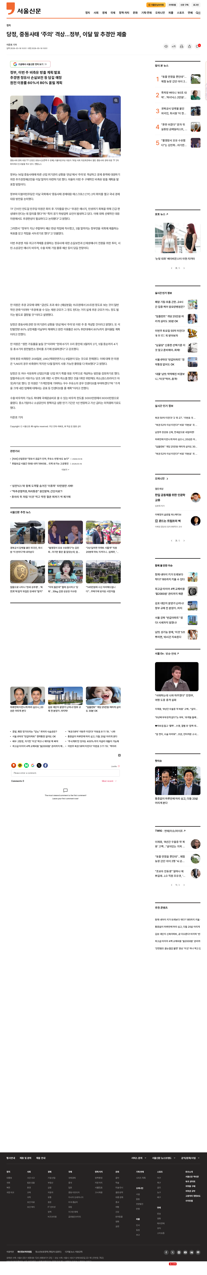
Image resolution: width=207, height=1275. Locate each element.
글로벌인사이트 (74, 1216)
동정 (138, 1230)
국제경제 (71, 1177)
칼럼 (138, 1199)
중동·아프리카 (74, 1192)
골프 (159, 1187)
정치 (87, 13)
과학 (29, 1197)
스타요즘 (160, 1233)
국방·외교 (10, 1192)
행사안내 (11, 1158)
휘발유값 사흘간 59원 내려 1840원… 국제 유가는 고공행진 (40, 463)
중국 (70, 1182)
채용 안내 (40, 1158)
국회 (8, 1182)
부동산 (50, 1182)
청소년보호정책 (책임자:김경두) (48, 1251)
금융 (49, 1187)
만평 (138, 1208)
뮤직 (159, 1228)
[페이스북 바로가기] (166, 1252)
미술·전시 (119, 1187)
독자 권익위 (190, 1181)
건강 (117, 1211)
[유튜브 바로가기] (185, 1252)
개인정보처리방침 (24, 1251)
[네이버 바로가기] (191, 1252)
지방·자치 (98, 1182)
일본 (70, 1187)
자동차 (50, 1192)
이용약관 (10, 1251)
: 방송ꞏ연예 (165, 653)
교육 (29, 1192)
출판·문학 (119, 1192)
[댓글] (197, 46)
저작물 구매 (190, 1186)
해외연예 (160, 1223)
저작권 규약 (190, 1191)
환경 (29, 1187)
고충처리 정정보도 (192, 1195)
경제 (104, 13)
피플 (171, 13)
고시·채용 (98, 1192)
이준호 (9, 44)
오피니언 (160, 13)
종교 (117, 1202)
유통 (49, 1197)
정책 (49, 1211)
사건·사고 (31, 1177)
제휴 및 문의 (25, 1158)
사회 (96, 13)
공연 (117, 1226)
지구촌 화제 (73, 1211)
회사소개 (189, 1171)
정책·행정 (98, 1177)
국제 (112, 13)
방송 (159, 1213)
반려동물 (119, 1216)
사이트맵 (189, 1200)
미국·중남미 (73, 1202)
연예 (190, 13)
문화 (135, 13)
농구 (159, 1192)
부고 (138, 1234)
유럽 (70, 1206)
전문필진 (139, 1203)
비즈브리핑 (52, 1216)
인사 (138, 1225)
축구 (159, 1182)
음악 (117, 1177)
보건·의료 (31, 1202)
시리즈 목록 (141, 1177)
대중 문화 (119, 1197)
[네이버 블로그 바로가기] (198, 1252)
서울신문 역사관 (192, 1176)
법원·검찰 (31, 1182)
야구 (159, 1177)
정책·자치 (124, 13)
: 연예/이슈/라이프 (169, 831)
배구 (159, 1197)
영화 (117, 1221)
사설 (138, 1194)
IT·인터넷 (51, 1206)
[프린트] (182, 46)
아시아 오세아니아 (75, 1197)
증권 (49, 1202)
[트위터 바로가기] (172, 1252)
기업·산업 (51, 1177)
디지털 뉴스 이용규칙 (73, 1251)
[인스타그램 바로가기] (179, 1252)
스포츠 (180, 13)
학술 (117, 1182)
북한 (8, 1187)
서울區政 (99, 1187)
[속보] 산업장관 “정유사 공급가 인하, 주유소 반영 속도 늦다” (40, 458)
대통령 (9, 1177)
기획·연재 (146, 13)
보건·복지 (31, 1206)
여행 (117, 1206)
